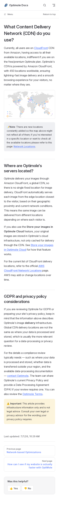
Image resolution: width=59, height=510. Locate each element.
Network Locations (24, 146)
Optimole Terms (32, 394)
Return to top (49, 14)
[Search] (45, 5)
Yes (14, 488)
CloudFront (41, 48)
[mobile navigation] (54, 5)
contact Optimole (18, 375)
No (27, 488)
